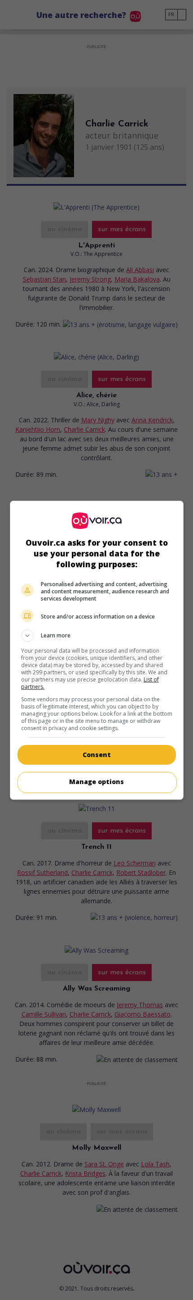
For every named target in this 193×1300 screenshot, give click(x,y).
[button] (96, 635)
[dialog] (97, 650)
